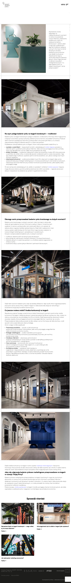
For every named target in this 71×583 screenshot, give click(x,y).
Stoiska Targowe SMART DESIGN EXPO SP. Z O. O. (11, 570)
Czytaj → (3, 531)
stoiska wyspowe (53, 167)
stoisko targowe (50, 147)
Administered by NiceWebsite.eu (62, 579)
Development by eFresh (48, 579)
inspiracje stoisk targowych (44, 465)
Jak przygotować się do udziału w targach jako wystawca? (53, 526)
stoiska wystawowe (20, 487)
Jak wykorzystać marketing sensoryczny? (12, 558)
